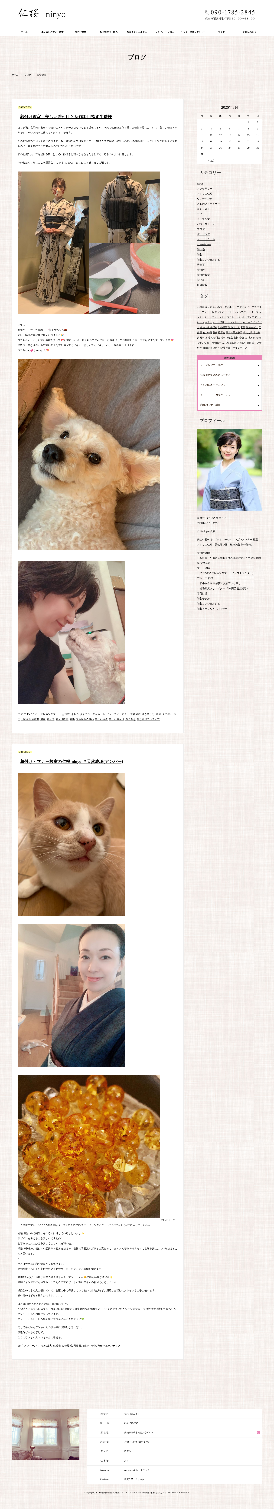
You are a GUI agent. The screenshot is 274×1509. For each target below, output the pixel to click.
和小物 (201, 249)
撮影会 (221, 332)
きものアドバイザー (208, 203)
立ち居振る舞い (85, 719)
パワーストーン (206, 224)
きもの (74, 714)
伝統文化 (205, 327)
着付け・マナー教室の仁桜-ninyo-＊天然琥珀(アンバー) (71, 761)
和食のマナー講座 (210, 404)
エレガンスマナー (50, 714)
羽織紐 (206, 347)
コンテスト (203, 209)
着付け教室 (80, 32)
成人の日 (207, 332)
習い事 (201, 280)
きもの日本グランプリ (213, 384)
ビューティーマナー (117, 714)
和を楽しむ (148, 714)
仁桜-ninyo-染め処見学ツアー (216, 374)
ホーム (24, 32)
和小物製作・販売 (109, 32)
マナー (208, 322)
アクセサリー (204, 188)
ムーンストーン (233, 322)
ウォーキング (204, 198)
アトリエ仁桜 (204, 193)
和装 (158, 714)
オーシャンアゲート (240, 312)
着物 (72, 719)
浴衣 (43, 719)
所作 (215, 332)
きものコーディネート (92, 714)
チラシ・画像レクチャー (193, 32)
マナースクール (206, 239)
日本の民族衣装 (30, 719)
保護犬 (48, 1345)
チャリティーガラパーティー (216, 394)
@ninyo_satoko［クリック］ (138, 1470)
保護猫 (57, 1345)
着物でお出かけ (247, 337)
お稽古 (66, 714)
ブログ (221, 32)
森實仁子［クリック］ (135, 1479)
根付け (86, 1345)
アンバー (29, 1345)
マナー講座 (219, 322)
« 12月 (211, 160)
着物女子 (217, 342)
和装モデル (252, 327)
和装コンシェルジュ (137, 32)
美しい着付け (116, 719)
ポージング (203, 234)
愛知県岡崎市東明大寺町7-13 (138, 1432)
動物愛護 (135, 714)
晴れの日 (248, 332)
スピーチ (202, 214)
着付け (50, 719)
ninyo (200, 183)
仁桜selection (204, 244)
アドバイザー (31, 714)
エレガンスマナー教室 (52, 32)
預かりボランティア (148, 719)
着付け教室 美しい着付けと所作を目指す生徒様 (66, 116)
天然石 (77, 1345)
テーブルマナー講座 (211, 364)
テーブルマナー (206, 219)
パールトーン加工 (165, 32)
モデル (246, 322)
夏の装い (167, 714)
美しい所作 (101, 719)
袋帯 (222, 347)
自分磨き (130, 719)
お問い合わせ (249, 32)
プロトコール (234, 317)
